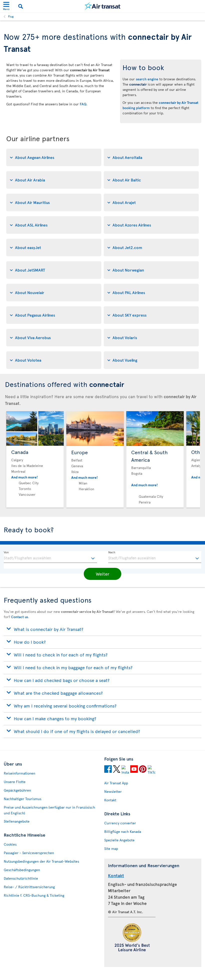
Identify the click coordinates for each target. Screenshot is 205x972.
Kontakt (110, 800)
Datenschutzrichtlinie (21, 878)
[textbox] (50, 557)
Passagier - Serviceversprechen (29, 852)
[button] (102, 574)
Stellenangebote (17, 821)
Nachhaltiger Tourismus (22, 798)
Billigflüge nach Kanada (122, 831)
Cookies (10, 844)
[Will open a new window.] (108, 769)
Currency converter (120, 823)
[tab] (53, 157)
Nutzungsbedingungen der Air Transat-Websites (41, 861)
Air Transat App (116, 783)
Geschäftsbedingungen (22, 869)
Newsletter (113, 791)
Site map (111, 848)
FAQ (83, 104)
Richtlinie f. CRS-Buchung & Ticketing (34, 895)
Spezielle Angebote (119, 840)
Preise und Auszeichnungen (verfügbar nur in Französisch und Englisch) (49, 810)
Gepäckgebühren (17, 790)
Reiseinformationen (19, 773)
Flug (11, 16)
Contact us (19, 616)
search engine (147, 79)
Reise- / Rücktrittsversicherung (29, 886)
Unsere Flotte (15, 781)
